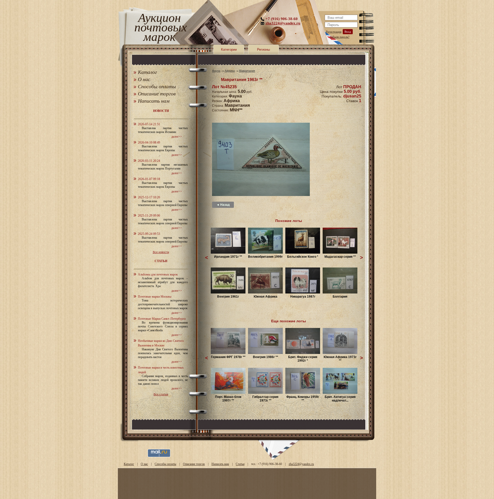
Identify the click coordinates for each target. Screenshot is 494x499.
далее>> (176, 136)
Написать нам (154, 101)
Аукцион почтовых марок (159, 28)
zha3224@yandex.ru (283, 23)
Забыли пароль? (339, 36)
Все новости (161, 252)
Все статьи (161, 394)
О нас (144, 79)
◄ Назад (223, 205)
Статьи (240, 464)
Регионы (263, 49)
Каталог (147, 72)
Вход (348, 31)
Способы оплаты (157, 86)
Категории (229, 49)
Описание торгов (157, 93)
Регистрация (333, 31)
